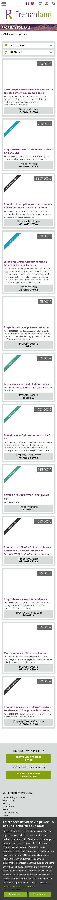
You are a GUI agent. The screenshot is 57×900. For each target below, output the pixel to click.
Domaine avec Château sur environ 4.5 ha (27, 437)
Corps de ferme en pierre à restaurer (26, 327)
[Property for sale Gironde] (28, 74)
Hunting (6, 809)
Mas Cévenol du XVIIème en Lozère (25, 653)
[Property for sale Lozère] (28, 312)
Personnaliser (40, 894)
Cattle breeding (10, 812)
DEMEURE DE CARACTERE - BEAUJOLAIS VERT (26, 497)
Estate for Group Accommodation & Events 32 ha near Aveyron (25, 263)
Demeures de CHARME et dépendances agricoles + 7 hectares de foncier (27, 548)
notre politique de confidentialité (19, 886)
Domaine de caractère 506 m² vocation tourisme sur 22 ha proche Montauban (27, 708)
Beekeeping (8, 800)
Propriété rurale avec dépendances (25, 599)
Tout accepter (16, 894)
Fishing (6, 803)
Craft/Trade (8, 806)
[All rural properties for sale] (28, 17)
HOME (5, 33)
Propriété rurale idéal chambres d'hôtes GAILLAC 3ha (28, 151)
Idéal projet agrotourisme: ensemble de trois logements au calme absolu (28, 91)
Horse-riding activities (14, 797)
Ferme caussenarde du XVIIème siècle (27, 384)
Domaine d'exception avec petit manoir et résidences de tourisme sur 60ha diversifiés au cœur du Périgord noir (28, 207)
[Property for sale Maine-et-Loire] (28, 583)
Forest (6, 815)
